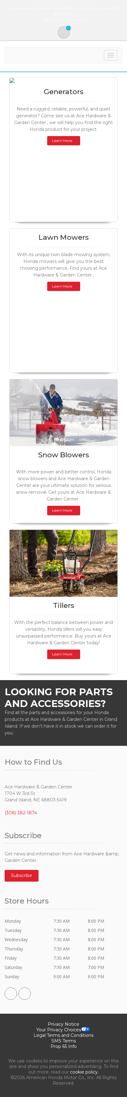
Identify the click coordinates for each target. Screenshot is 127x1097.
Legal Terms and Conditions (63, 1035)
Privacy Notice (63, 1024)
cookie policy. (84, 1072)
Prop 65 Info (64, 1046)
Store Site (79, 20)
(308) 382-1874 (21, 813)
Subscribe (21, 875)
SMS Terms (63, 1041)
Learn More (62, 140)
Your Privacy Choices (58, 1030)
